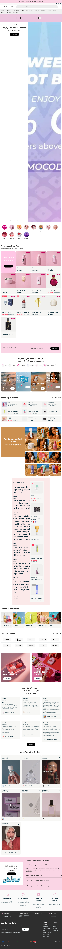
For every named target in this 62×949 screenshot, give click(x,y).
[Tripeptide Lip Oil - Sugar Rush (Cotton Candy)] (35, 500)
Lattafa (3, 332)
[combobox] (37, 6)
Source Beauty (10, 402)
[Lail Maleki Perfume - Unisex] (8, 324)
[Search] (56, 7)
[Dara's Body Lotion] (4, 419)
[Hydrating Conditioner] (38, 258)
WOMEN (5, 6)
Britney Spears (50, 289)
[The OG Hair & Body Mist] (37, 589)
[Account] (59, 7)
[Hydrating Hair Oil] (53, 258)
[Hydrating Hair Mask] (8, 280)
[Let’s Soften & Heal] (24, 419)
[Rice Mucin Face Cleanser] (53, 302)
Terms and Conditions (17, 932)
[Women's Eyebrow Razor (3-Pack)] (24, 411)
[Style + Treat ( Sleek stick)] (38, 280)
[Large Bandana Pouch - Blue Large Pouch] (37, 522)
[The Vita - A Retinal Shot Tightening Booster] (4, 411)
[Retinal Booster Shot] (38, 302)
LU (17, 267)
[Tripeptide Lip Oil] (37, 488)
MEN (12, 6)
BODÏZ (32, 537)
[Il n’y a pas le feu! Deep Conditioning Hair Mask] (44, 411)
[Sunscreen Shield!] (37, 530)
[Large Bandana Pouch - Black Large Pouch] (32, 522)
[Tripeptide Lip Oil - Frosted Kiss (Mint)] (32, 500)
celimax (9, 409)
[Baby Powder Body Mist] (4, 404)
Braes (49, 409)
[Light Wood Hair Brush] (23, 280)
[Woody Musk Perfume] (44, 404)
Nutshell (9, 417)
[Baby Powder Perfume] (24, 404)
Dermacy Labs (34, 577)
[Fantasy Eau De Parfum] (53, 280)
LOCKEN (32, 495)
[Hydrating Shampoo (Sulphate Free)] (23, 258)
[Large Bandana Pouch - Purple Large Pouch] (35, 522)
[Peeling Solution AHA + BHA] (37, 570)
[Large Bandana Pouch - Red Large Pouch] (33, 522)
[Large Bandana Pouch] (44, 419)
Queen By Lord (30, 409)
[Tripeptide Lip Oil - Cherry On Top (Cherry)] (33, 500)
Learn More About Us (23, 913)
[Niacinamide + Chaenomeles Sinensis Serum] (23, 302)
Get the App (6, 913)
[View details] (19, 786)
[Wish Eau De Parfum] (8, 302)
